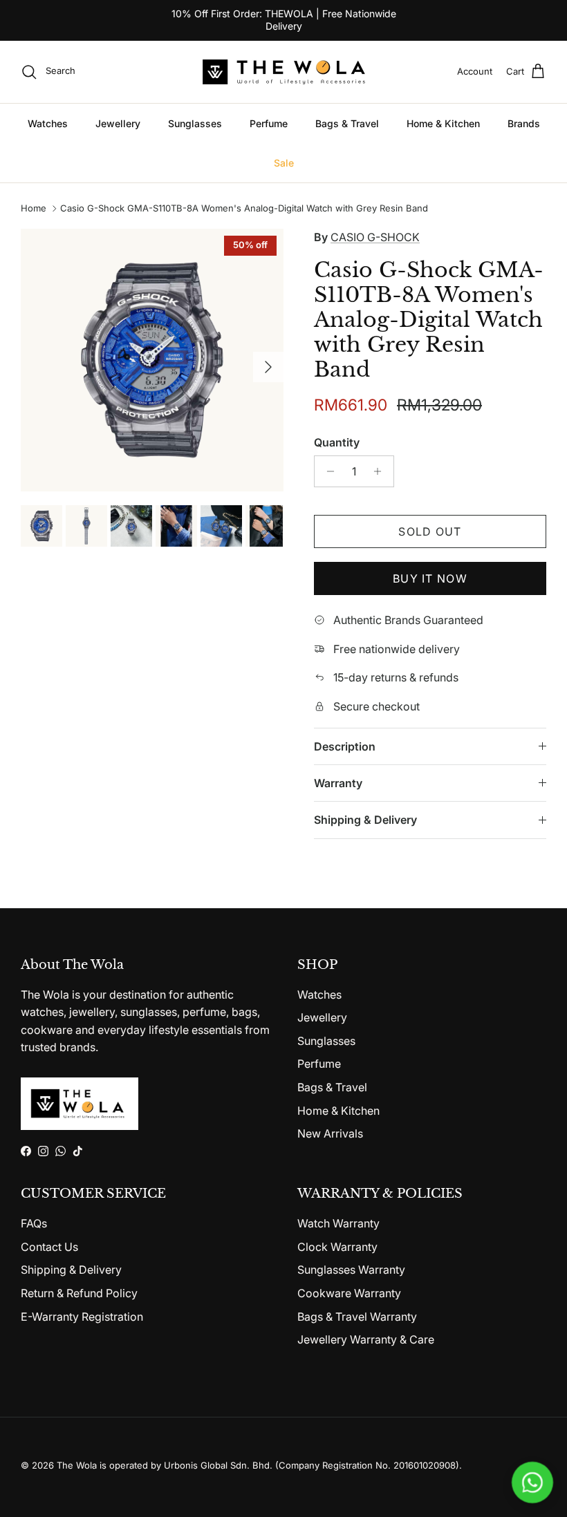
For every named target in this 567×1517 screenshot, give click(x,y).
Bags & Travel (347, 123)
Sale (284, 163)
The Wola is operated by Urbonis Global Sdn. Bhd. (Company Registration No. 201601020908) (258, 1465)
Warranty (338, 783)
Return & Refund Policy (79, 1293)
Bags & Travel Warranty (357, 1316)
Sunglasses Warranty (351, 1269)
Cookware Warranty (349, 1293)
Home (33, 208)
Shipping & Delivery (365, 820)
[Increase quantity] (381, 471)
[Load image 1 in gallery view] (152, 360)
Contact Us (49, 1247)
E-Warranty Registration (82, 1316)
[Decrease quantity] (327, 471)
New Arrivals (330, 1133)
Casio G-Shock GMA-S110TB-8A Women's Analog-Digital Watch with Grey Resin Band (244, 208)
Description (344, 746)
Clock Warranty (337, 1247)
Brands (524, 123)
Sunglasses (195, 123)
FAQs (34, 1223)
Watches (48, 123)
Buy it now (430, 578)
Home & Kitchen (443, 123)
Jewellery (117, 123)
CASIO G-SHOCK (375, 237)
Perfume (269, 123)
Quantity (337, 442)
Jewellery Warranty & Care (365, 1339)
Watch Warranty (338, 1223)
